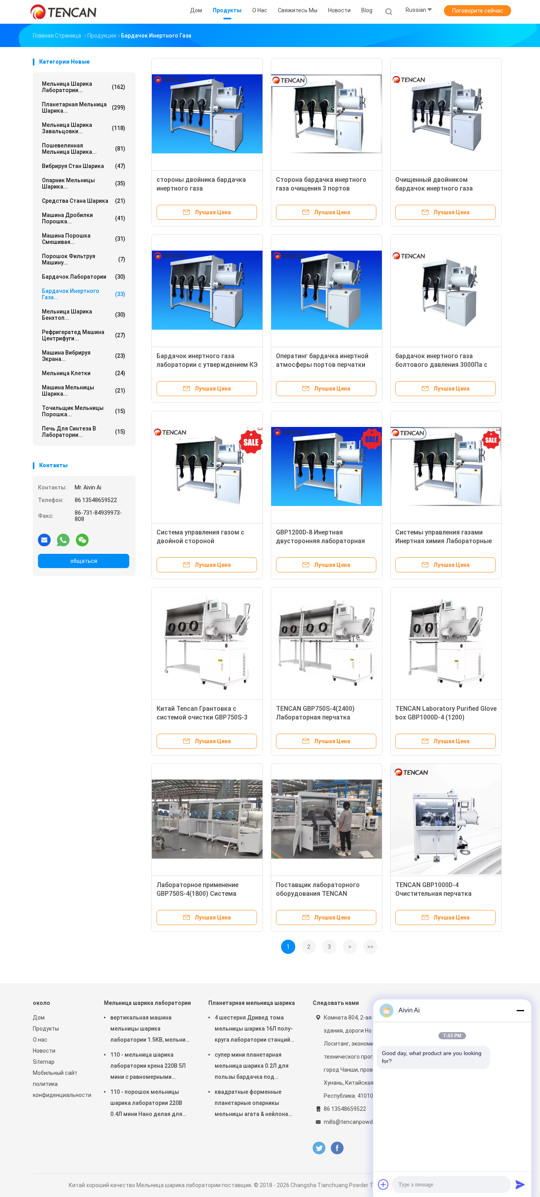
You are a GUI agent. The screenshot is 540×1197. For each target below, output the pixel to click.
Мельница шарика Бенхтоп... (83, 314)
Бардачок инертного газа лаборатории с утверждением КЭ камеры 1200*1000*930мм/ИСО (207, 364)
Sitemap (44, 1062)
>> (370, 947)
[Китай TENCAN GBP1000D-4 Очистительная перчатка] (446, 819)
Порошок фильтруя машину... (83, 259)
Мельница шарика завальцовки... (83, 128)
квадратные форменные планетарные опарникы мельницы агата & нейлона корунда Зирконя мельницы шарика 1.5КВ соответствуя (253, 1104)
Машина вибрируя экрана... (83, 355)
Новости (44, 1051)
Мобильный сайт (55, 1073)
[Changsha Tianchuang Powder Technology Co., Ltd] (63, 11)
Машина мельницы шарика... (83, 390)
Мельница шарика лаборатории (147, 1003)
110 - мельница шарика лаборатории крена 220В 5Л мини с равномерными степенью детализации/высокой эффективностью (148, 1067)
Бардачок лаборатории (83, 277)
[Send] (520, 1184)
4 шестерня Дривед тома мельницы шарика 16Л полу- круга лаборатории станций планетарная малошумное (254, 1029)
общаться (83, 561)
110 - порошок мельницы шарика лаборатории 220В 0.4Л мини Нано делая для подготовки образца (146, 1104)
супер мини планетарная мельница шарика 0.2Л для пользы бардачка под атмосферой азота (252, 1067)
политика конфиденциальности (60, 1089)
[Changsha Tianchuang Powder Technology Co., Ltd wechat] (82, 539)
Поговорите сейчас (477, 11)
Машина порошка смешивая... (83, 238)
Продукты (46, 1028)
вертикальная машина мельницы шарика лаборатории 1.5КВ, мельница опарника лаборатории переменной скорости (151, 1029)
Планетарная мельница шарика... (83, 107)
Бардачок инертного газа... (83, 294)
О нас (40, 1040)
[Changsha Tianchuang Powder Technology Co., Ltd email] (44, 539)
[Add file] (383, 1184)
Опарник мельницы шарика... (83, 183)
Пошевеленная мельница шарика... (83, 148)
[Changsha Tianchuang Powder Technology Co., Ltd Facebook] (337, 1148)
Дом (39, 1017)
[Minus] (520, 1010)
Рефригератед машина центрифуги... (83, 335)
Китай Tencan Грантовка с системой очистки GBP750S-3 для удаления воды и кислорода (206, 717)
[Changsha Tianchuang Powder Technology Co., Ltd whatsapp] (63, 539)
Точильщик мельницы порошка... (83, 411)
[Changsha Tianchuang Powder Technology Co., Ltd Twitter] (319, 1148)
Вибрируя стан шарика (83, 166)
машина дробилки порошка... (83, 218)
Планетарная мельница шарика (251, 1003)
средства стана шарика (83, 201)
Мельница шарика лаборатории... (83, 87)
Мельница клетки (83, 373)
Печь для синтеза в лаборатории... (83, 431)
